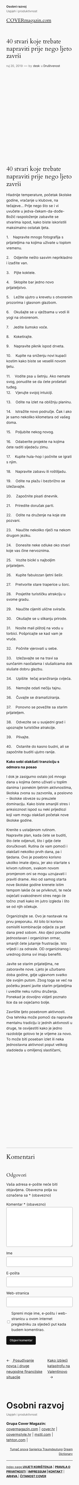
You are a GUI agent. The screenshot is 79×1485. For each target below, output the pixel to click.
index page (14, 1467)
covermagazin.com (22, 1429)
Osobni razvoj (16, 6)
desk (36, 66)
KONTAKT (55, 1471)
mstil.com (43, 1434)
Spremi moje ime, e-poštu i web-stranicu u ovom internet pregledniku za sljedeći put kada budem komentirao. (39, 1321)
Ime (9, 1253)
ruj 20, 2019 (14, 66)
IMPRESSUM (37, 1471)
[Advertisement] (39, 112)
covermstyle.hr (18, 1434)
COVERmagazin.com (28, 20)
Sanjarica (36, 1449)
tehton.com (15, 1440)
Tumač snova (19, 1449)
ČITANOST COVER (33, 1476)
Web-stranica (17, 1293)
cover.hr (48, 1429)
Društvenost (51, 66)
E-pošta (13, 1273)
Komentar (26, 1204)
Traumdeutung (53, 1449)
